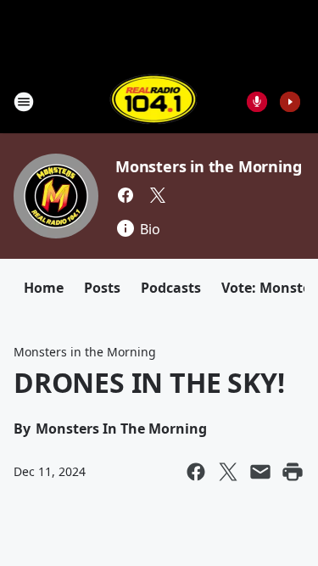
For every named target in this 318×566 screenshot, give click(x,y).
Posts (102, 287)
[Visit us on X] (158, 195)
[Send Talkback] (257, 102)
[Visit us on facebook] (125, 195)
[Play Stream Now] (290, 102)
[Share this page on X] (228, 472)
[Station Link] (154, 101)
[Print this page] (292, 472)
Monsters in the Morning (208, 166)
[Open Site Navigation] (24, 102)
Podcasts (171, 287)
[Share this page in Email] (260, 472)
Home (44, 287)
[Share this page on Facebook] (196, 472)
